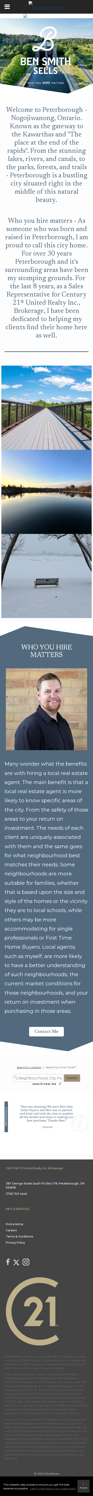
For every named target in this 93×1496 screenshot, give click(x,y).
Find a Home (14, 1224)
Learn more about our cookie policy (53, 1488)
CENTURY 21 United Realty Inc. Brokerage (34, 1168)
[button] (46, 1031)
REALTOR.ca (13, 1405)
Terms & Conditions (19, 1236)
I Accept (83, 1486)
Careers (11, 1230)
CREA (41, 1382)
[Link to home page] (46, 7)
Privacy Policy (15, 1242)
